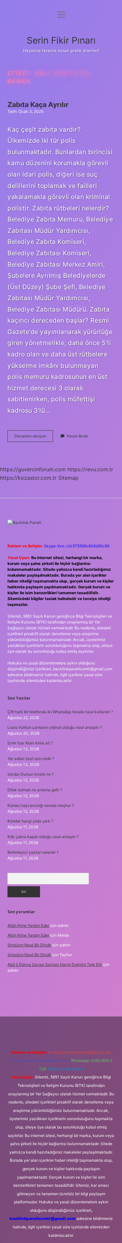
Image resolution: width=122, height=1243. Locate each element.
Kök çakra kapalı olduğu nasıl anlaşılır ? (43, 836)
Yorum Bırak (77, 436)
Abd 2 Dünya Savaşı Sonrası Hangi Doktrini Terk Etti (54, 964)
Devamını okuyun (33, 437)
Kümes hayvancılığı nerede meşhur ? (40, 805)
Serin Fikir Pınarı (61, 40)
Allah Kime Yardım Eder (28, 925)
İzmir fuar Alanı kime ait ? (30, 743)
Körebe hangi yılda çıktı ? (30, 821)
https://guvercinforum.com (33, 469)
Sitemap (68, 477)
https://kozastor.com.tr (28, 477)
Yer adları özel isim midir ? (30, 758)
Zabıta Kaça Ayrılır (38, 104)
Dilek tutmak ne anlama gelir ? (34, 789)
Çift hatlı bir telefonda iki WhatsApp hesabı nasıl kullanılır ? (60, 711)
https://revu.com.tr (90, 469)
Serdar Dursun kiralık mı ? (30, 774)
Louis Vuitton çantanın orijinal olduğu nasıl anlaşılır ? (54, 727)
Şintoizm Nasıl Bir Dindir (29, 944)
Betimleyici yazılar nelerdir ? (33, 852)
